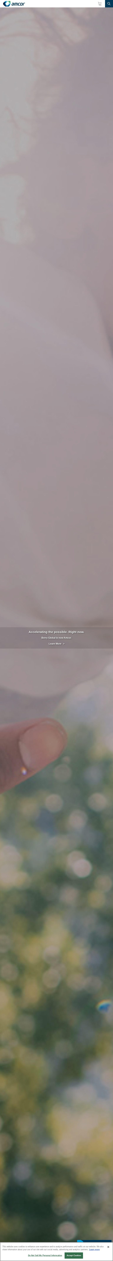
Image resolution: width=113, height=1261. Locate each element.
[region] (56, 1251)
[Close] (108, 1247)
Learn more (94, 1249)
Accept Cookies (74, 1255)
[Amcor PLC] (14, 4)
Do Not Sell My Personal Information (45, 1255)
